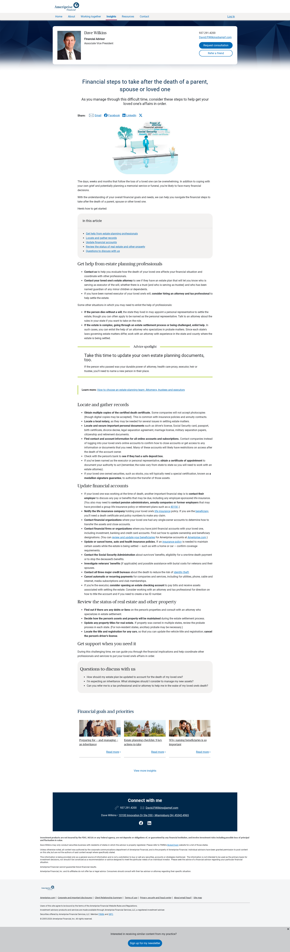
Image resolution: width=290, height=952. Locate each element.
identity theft (181, 572)
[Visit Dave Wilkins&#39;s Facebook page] (141, 823)
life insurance (163, 511)
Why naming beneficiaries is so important (188, 742)
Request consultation (215, 45)
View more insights (145, 770)
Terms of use (131, 897)
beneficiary (202, 511)
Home (58, 16)
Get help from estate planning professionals (112, 233)
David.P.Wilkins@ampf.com (215, 37)
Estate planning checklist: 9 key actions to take (143, 742)
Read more (112, 752)
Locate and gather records (101, 238)
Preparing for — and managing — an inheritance (98, 742)
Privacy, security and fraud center (155, 897)
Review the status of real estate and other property (115, 246)
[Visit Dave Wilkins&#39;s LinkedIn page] (149, 823)
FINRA (101, 914)
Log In (231, 16)
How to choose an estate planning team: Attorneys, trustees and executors (141, 389)
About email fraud (182, 897)
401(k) (174, 506)
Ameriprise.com (197, 537)
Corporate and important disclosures (75, 897)
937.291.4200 (207, 33)
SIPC (111, 914)
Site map (198, 897)
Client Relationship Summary (108, 897)
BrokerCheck (173, 845)
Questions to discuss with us (103, 251)
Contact (144, 16)
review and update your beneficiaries (133, 537)
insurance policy (172, 541)
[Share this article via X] (140, 115)
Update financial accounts (101, 242)
